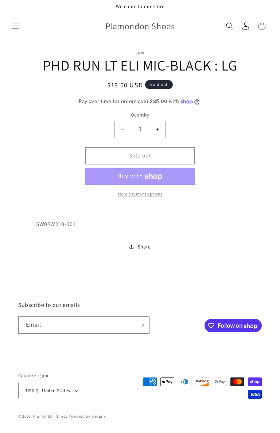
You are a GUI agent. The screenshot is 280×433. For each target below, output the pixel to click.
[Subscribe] (141, 325)
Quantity (140, 115)
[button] (15, 26)
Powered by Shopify (87, 416)
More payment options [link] (140, 194)
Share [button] (144, 246)
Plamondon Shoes (50, 416)
